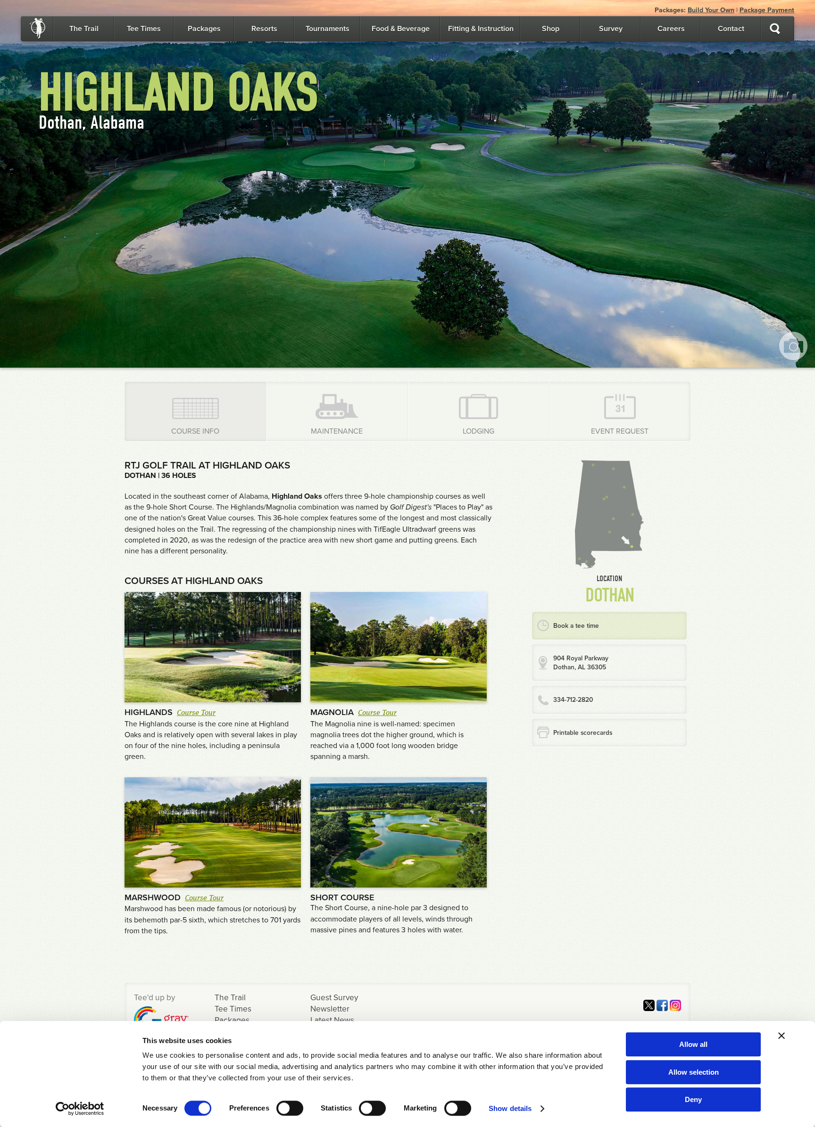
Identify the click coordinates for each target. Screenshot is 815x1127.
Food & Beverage (401, 29)
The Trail (84, 29)
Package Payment (767, 10)
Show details (510, 1108)
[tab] (195, 411)
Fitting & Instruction (481, 29)
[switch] (289, 1108)
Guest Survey (334, 998)
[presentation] (195, 411)
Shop (550, 29)
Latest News (332, 1020)
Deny (693, 1099)
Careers (671, 29)
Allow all (693, 1044)
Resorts (264, 29)
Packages (204, 29)
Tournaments (327, 29)
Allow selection (693, 1072)
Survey (611, 29)
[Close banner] (781, 1035)
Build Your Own (711, 10)
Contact (731, 29)
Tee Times (144, 29)
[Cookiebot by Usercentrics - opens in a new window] (80, 1109)
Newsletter (329, 1009)
